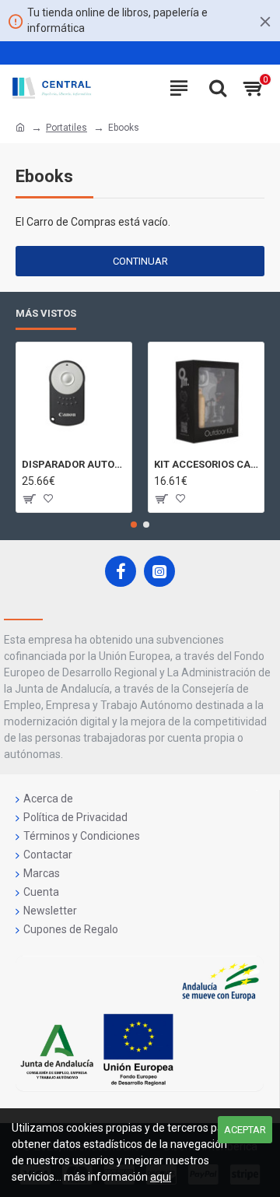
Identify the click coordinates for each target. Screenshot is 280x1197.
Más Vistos (46, 313)
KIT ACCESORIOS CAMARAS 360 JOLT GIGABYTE (206, 464)
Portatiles (66, 127)
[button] (134, 524)
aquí (160, 1177)
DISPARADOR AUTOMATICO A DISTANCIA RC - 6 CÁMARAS (74, 464)
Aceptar (245, 1130)
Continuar (140, 261)
